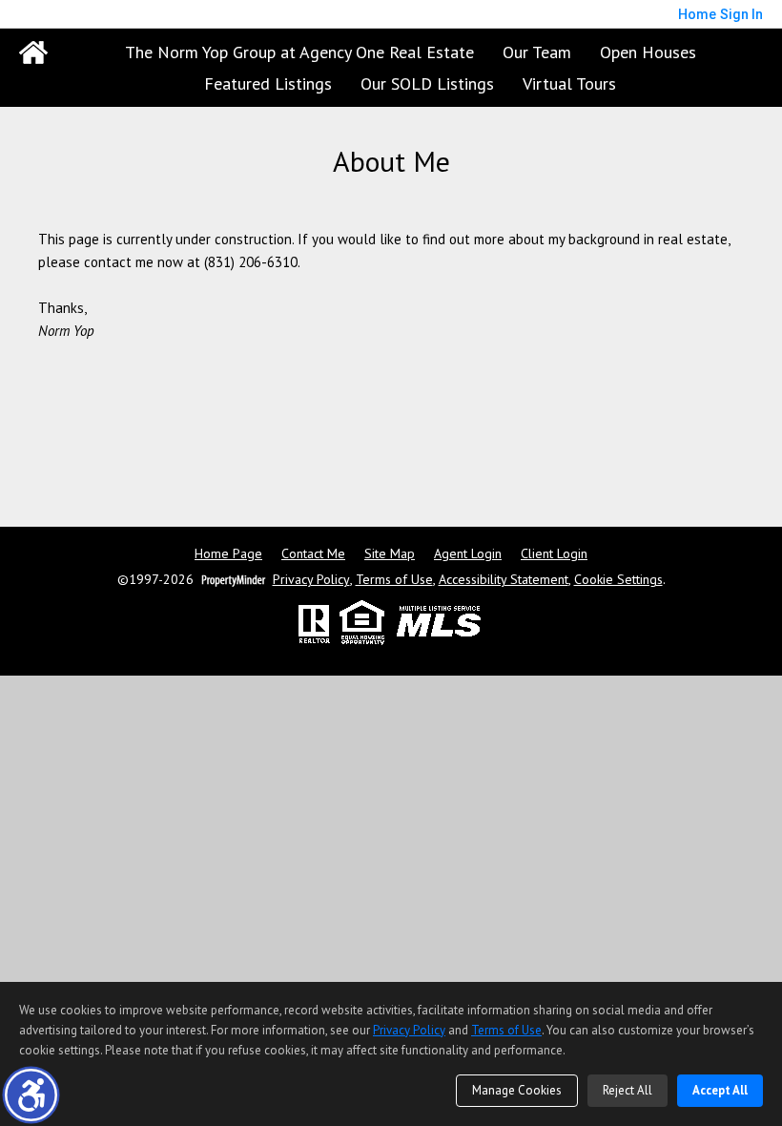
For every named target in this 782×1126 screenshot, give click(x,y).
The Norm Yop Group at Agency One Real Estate (299, 52)
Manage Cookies (517, 1090)
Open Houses (648, 52)
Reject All (627, 1090)
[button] (31, 1095)
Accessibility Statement (503, 580)
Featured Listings (268, 83)
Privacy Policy (311, 580)
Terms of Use (394, 580)
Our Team (537, 52)
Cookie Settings (618, 580)
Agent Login (468, 554)
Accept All (720, 1090)
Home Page (228, 554)
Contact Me (313, 554)
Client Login (554, 554)
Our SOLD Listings (427, 83)
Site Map (389, 554)
